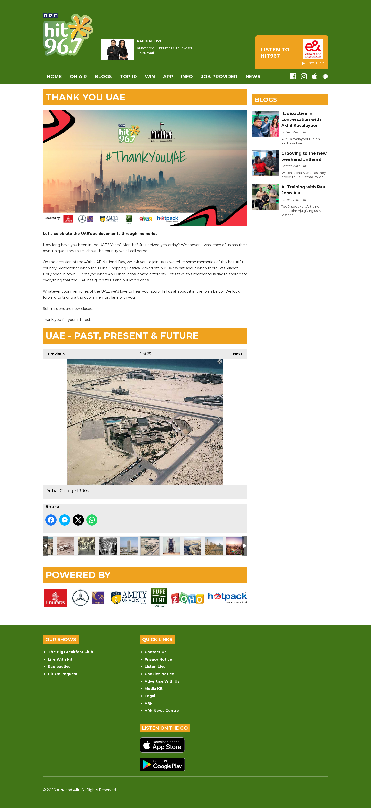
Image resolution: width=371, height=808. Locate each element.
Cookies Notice (159, 674)
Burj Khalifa (235, 546)
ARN (149, 703)
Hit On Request (63, 674)
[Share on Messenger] (64, 520)
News (253, 76)
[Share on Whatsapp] (91, 520)
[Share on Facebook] (51, 520)
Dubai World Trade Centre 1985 (129, 546)
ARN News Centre (162, 710)
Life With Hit (60, 659)
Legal (150, 696)
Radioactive (59, 666)
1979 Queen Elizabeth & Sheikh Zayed (108, 546)
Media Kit (154, 688)
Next (235, 354)
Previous (54, 354)
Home (54, 76)
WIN (150, 76)
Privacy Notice (158, 659)
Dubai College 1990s (150, 546)
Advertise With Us (162, 681)
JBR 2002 (214, 546)
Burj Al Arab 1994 (171, 546)
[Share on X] (78, 520)
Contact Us (155, 652)
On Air (78, 76)
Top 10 (128, 76)
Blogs (103, 76)
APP (168, 76)
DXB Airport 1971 (65, 546)
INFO (187, 76)
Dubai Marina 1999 (192, 546)
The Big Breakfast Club (70, 652)
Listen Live (155, 666)
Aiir (76, 790)
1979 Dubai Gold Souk (86, 546)
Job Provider (219, 76)
